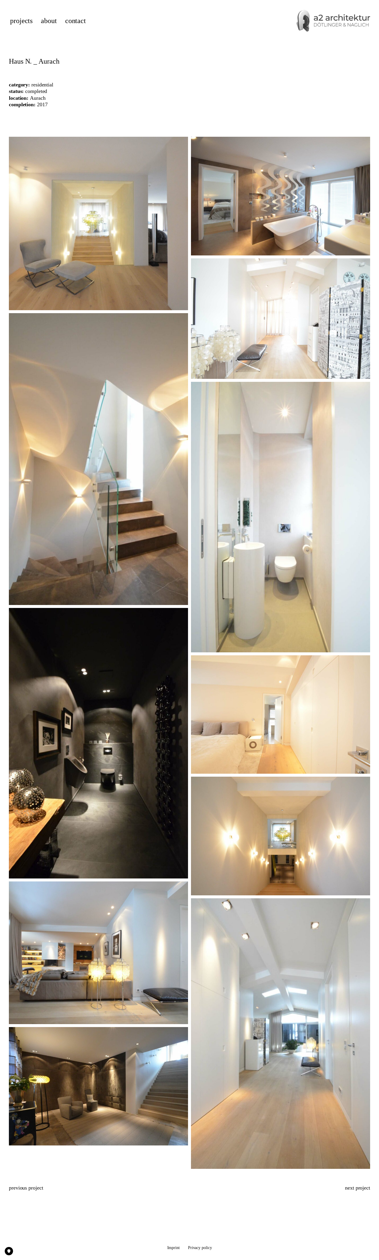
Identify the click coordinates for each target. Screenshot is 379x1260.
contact (75, 20)
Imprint (173, 1247)
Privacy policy (200, 1247)
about (49, 20)
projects (21, 20)
